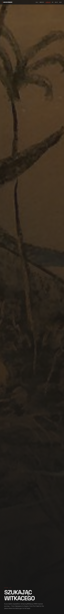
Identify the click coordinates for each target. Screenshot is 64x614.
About (60, 2)
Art (52, 2)
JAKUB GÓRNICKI (7, 2)
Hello (37, 2)
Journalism (48, 2)
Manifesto (42, 2)
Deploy (56, 2)
